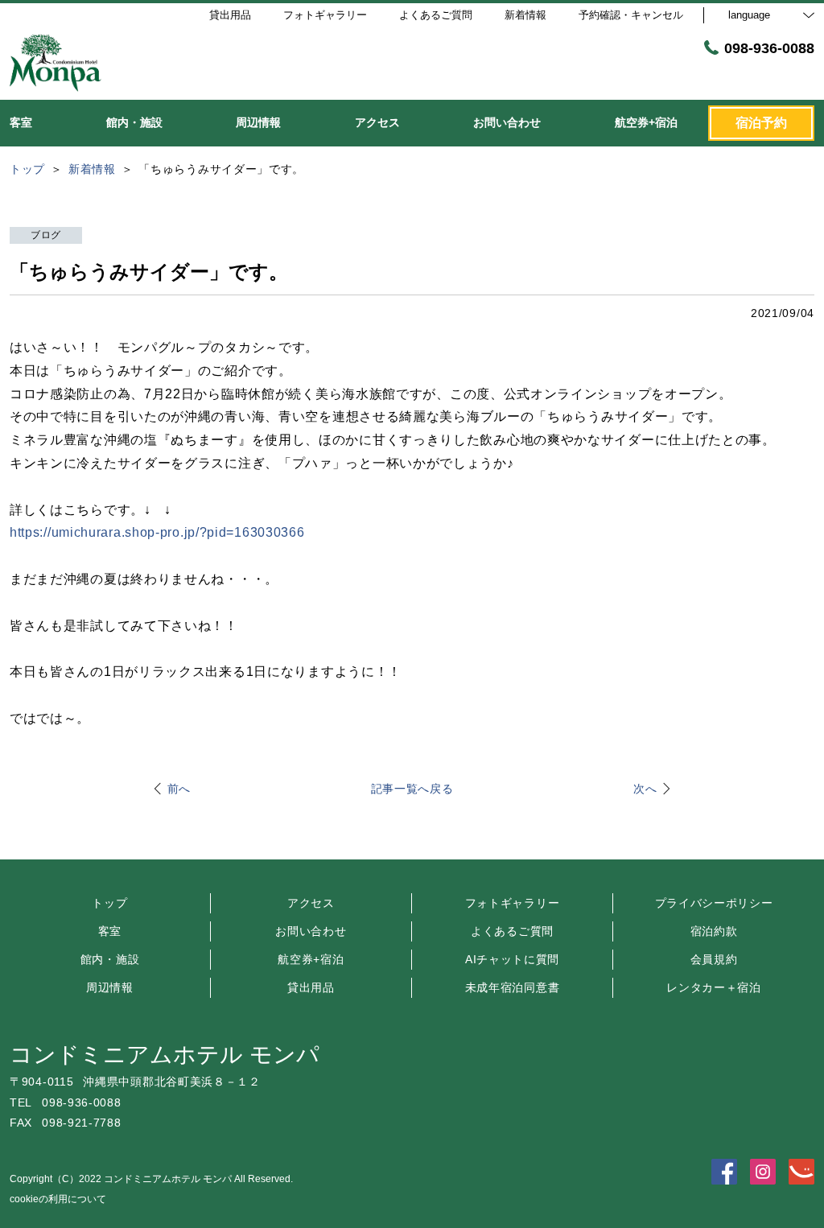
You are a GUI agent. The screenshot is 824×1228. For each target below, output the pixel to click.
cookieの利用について (58, 1199)
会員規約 (714, 959)
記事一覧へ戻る (412, 788)
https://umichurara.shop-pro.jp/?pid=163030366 (157, 532)
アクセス (311, 902)
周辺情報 (110, 987)
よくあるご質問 (512, 931)
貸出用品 (311, 987)
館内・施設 (110, 959)
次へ (645, 788)
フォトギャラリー (512, 902)
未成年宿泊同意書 (512, 987)
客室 (110, 931)
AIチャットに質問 (512, 959)
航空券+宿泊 (311, 959)
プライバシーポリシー (714, 902)
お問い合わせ (310, 931)
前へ (179, 788)
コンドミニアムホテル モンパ (164, 1054)
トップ (109, 902)
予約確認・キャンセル (631, 15)
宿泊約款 (714, 931)
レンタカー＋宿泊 (713, 987)
